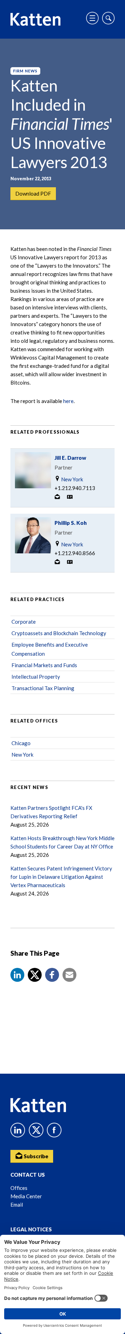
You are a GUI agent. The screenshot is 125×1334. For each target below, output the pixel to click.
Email (16, 1204)
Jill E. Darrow (70, 458)
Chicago (21, 743)
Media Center (26, 1196)
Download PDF (33, 193)
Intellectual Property (35, 676)
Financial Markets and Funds (44, 665)
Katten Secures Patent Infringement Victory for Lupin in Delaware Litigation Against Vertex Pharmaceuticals (61, 876)
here (68, 401)
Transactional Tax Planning (42, 688)
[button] (17, 975)
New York (71, 479)
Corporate (23, 621)
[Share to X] (35, 975)
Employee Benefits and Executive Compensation (49, 649)
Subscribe (35, 1156)
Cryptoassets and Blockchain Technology (58, 633)
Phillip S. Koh (71, 523)
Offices (18, 1188)
